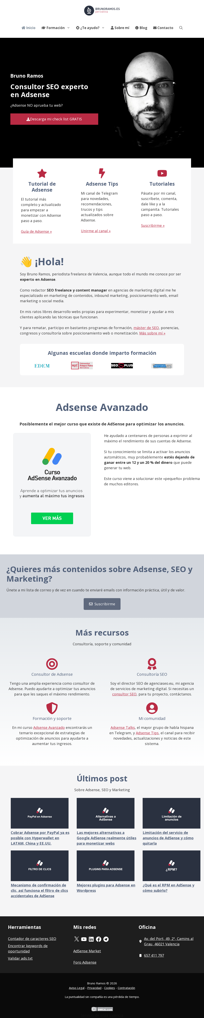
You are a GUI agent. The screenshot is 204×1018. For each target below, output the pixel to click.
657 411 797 (154, 955)
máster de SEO (146, 327)
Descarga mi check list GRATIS (56, 119)
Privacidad (94, 988)
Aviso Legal (76, 988)
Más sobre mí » (152, 333)
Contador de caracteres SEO (32, 938)
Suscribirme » (153, 225)
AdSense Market (87, 951)
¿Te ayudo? (89, 27)
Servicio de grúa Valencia (102, 1015)
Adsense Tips (147, 732)
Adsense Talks (123, 727)
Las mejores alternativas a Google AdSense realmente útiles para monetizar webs (106, 838)
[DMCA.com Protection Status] (102, 1009)
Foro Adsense (84, 962)
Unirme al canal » (96, 230)
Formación (55, 27)
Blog (143, 27)
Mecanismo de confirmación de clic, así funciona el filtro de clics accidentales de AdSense (39, 890)
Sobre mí (121, 27)
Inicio (30, 27)
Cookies (109, 988)
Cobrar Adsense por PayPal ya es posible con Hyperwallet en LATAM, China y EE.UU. (40, 838)
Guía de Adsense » (36, 231)
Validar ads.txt (20, 958)
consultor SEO (124, 694)
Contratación (126, 988)
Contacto (165, 27)
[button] (181, 28)
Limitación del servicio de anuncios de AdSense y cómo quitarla (168, 838)
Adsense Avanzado (49, 727)
